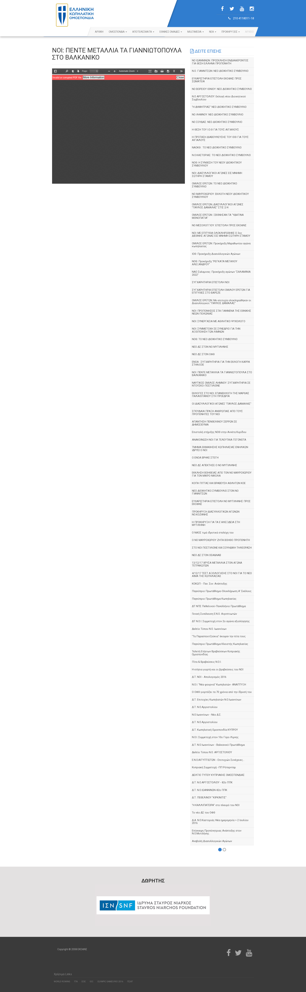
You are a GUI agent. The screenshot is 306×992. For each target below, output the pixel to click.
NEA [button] (211, 31)
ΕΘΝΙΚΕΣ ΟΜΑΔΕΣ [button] (170, 31)
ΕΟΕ (84, 981)
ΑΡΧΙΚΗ (99, 31)
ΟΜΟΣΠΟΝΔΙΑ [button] (117, 31)
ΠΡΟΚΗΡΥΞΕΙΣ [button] (230, 31)
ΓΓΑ (76, 981)
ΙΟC (91, 981)
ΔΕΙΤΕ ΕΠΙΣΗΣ (207, 51)
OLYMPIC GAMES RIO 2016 (110, 981)
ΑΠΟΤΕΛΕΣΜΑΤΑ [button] (142, 31)
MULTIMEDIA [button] (194, 31)
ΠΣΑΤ (130, 981)
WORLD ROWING (62, 981)
